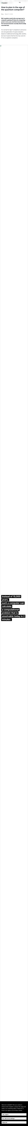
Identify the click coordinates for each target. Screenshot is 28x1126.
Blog (2, 14)
